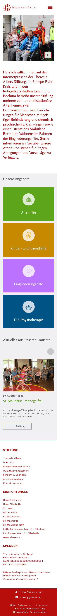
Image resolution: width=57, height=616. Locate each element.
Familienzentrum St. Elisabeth (21, 533)
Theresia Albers (12, 458)
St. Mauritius (10, 520)
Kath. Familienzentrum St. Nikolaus (24, 529)
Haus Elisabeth (12, 504)
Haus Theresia (11, 537)
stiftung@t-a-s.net (30, 597)
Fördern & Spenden (14, 474)
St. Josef (8, 508)
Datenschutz (25, 605)
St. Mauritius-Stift (13, 524)
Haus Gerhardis (12, 500)
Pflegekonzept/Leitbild (16, 466)
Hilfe (13, 605)
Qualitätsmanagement (16, 470)
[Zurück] (9, 38)
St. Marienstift (11, 516)
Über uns (8, 462)
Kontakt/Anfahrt (12, 483)
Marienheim (10, 512)
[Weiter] (47, 38)
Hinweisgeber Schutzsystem (29, 612)
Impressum (42, 605)
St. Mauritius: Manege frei (23, 401)
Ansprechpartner (13, 479)
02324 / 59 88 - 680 (30, 592)
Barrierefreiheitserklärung (29, 608)
